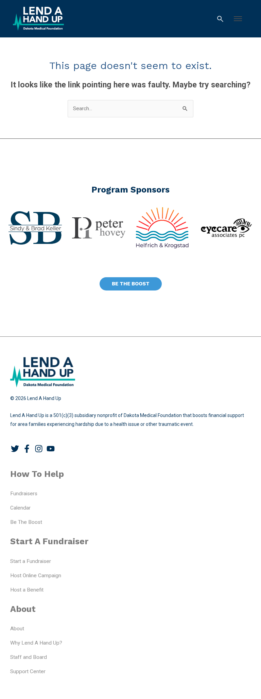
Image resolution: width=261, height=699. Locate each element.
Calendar (20, 508)
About (17, 629)
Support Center (28, 671)
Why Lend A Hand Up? (36, 643)
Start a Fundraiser (30, 561)
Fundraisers (23, 493)
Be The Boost (26, 522)
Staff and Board (28, 657)
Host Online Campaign (35, 575)
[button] (238, 19)
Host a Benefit (27, 590)
